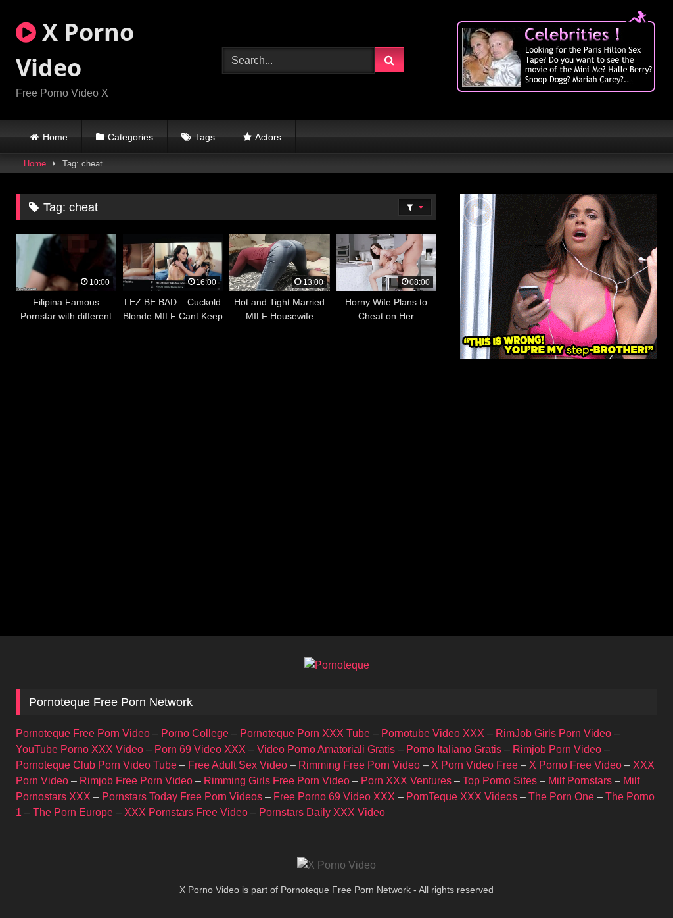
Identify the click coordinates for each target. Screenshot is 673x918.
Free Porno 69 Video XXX (334, 796)
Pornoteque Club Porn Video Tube (96, 765)
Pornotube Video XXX (432, 733)
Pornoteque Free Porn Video (83, 733)
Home (55, 137)
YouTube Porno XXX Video (79, 749)
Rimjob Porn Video (557, 749)
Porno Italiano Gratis (453, 749)
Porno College (195, 733)
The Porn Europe (73, 812)
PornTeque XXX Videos (461, 796)
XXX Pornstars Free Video (186, 812)
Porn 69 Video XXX (200, 749)
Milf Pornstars (580, 780)
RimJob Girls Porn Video (553, 733)
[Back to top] (632, 879)
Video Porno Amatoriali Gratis (326, 749)
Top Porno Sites (500, 780)
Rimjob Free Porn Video (136, 780)
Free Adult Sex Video (237, 765)
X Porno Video (75, 50)
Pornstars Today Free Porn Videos (182, 796)
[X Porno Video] (336, 865)
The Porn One (561, 796)
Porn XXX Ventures (406, 780)
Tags (205, 137)
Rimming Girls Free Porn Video (277, 780)
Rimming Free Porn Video (359, 765)
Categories (130, 137)
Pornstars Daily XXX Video (322, 812)
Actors (268, 137)
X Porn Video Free (474, 765)
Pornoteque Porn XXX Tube (305, 733)
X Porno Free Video (575, 765)
